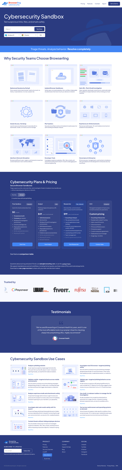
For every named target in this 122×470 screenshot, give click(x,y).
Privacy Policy (110, 465)
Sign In (104, 3)
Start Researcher (74, 244)
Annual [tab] (21, 195)
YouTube (83, 447)
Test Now (39, 29)
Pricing (83, 3)
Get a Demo (114, 3)
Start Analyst (48, 244)
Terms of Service (101, 465)
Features (90, 3)
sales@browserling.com (47, 264)
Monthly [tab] (14, 195)
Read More (30, 374)
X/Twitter (83, 449)
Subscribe (27, 451)
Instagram (84, 452)
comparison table (26, 254)
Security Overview (48, 449)
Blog (63, 449)
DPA (117, 465)
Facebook (84, 454)
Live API (45, 452)
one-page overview (25, 268)
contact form (66, 264)
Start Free (22, 244)
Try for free (47, 458)
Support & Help (66, 447)
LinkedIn (83, 444)
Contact (97, 3)
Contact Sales (100, 244)
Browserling (12, 441)
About (63, 452)
